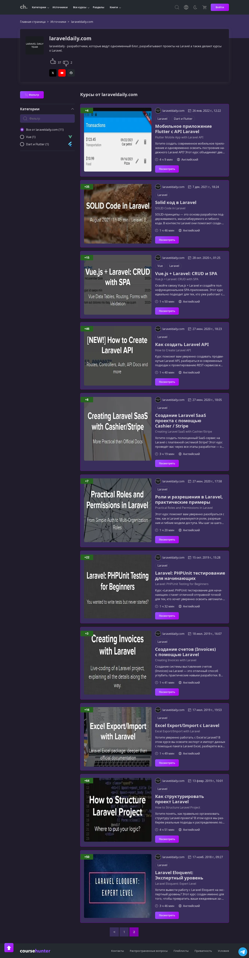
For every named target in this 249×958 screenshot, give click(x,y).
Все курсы (79, 7)
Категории (39, 7)
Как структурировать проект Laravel (179, 799)
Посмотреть (167, 169)
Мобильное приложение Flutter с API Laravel (183, 129)
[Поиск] (177, 7)
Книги (114, 7)
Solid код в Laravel (175, 202)
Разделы (98, 7)
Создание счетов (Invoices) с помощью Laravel (185, 652)
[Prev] (114, 931)
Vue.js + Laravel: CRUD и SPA (186, 273)
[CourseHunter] (23, 7)
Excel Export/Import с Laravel (187, 725)
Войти (220, 7)
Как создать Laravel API (182, 344)
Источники (60, 7)
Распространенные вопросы (149, 951)
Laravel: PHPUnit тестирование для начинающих (190, 575)
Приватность (203, 951)
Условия (223, 951)
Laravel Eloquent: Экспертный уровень (179, 875)
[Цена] (204, 7)
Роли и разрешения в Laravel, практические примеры (189, 499)
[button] (53, 60)
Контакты (117, 951)
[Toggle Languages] (186, 7)
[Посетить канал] (242, 951)
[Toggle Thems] (195, 7)
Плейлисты (181, 951)
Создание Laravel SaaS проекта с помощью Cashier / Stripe (180, 420)
